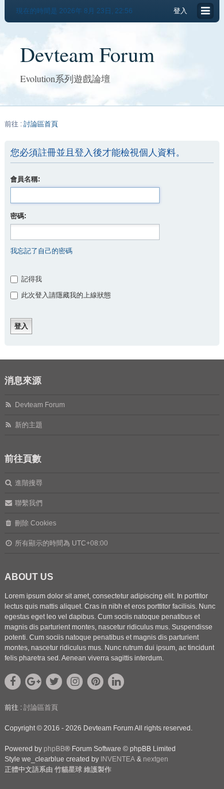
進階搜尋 (29, 483)
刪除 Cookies (35, 523)
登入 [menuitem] (180, 11)
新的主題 (29, 425)
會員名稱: (25, 179)
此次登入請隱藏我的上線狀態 (65, 295)
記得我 (31, 279)
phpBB (54, 749)
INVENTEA (118, 759)
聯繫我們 (29, 503)
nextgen (155, 759)
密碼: (18, 216)
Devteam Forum (87, 54)
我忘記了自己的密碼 (41, 251)
